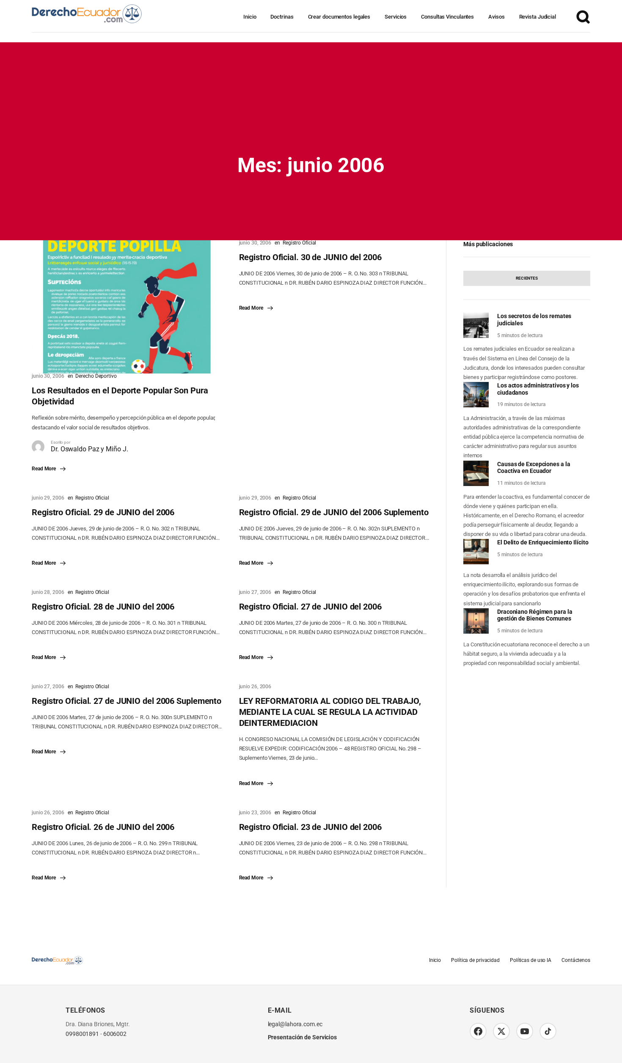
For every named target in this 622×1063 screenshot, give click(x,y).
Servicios (396, 17)
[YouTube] (524, 1031)
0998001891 (82, 1034)
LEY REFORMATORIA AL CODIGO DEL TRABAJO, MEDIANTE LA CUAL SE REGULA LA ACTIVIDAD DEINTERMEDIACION (330, 712)
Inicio (249, 17)
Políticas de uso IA (530, 960)
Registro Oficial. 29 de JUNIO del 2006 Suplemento (334, 512)
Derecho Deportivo (95, 376)
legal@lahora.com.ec (295, 1024)
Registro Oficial (299, 242)
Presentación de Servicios (302, 1037)
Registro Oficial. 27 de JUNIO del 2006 (310, 607)
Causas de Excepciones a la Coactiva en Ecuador (533, 468)
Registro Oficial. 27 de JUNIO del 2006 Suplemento (126, 701)
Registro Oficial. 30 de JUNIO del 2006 (310, 257)
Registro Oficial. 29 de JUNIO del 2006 (103, 512)
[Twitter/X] (501, 1031)
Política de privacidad (475, 960)
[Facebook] (478, 1031)
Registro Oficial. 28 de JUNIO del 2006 (103, 607)
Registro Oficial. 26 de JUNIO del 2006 (103, 827)
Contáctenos (575, 960)
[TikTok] (547, 1031)
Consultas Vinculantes (447, 17)
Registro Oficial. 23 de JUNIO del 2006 (310, 827)
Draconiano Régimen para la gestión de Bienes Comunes (534, 615)
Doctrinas (281, 17)
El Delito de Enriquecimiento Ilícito (542, 542)
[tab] (526, 278)
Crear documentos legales (339, 17)
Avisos (496, 17)
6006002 (115, 1034)
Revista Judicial (537, 17)
